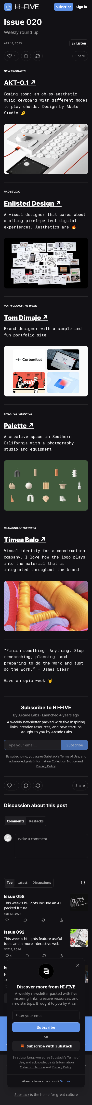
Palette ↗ (19, 425)
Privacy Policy (61, 1067)
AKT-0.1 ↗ (20, 83)
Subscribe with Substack (49, 1046)
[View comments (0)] (26, 56)
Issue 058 (14, 896)
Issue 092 (14, 932)
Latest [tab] (22, 882)
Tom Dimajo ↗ (26, 317)
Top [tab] (10, 882)
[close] (78, 965)
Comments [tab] (15, 821)
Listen (81, 43)
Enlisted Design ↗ (33, 203)
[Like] (7, 920)
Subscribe (63, 7)
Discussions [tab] (41, 882)
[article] (46, 908)
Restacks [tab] (36, 821)
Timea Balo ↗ (25, 540)
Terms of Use (69, 756)
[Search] (83, 883)
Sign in (81, 7)
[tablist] (25, 821)
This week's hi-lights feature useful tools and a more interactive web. (33, 941)
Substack (21, 1094)
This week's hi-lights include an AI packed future (32, 905)
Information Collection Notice (55, 761)
